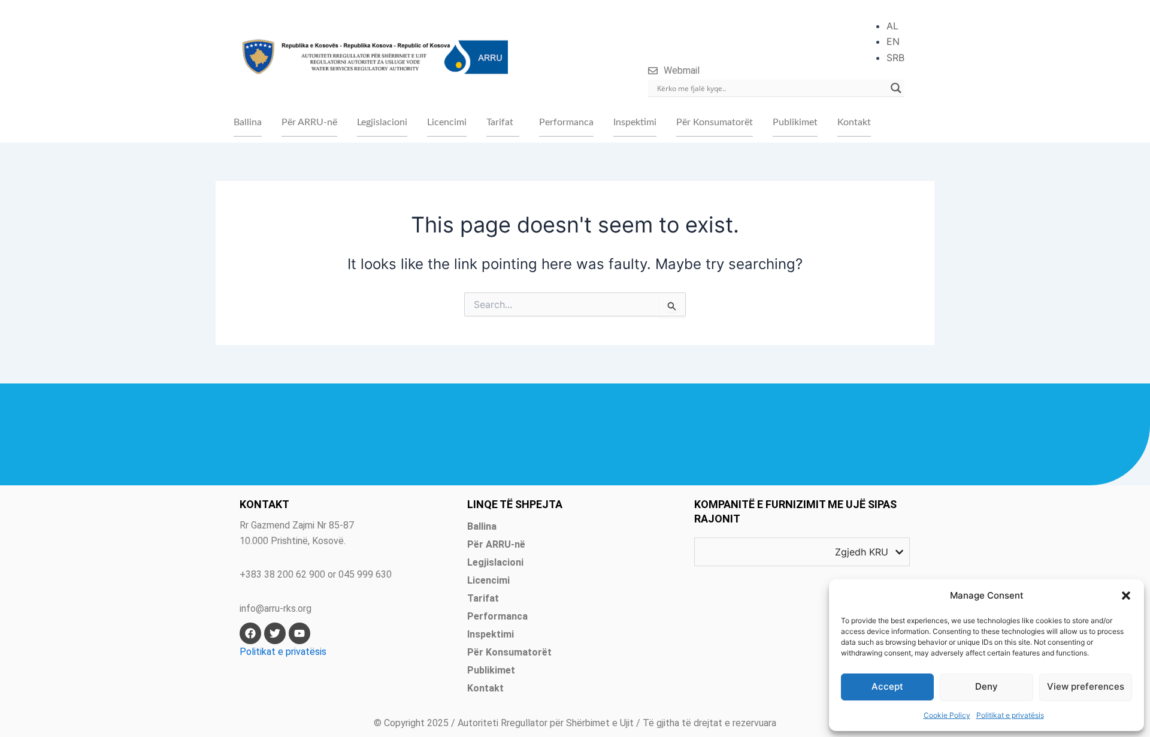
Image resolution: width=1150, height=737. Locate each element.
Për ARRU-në (309, 122)
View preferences (1085, 686)
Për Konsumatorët (714, 122)
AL (892, 26)
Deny (986, 686)
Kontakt (854, 122)
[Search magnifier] (896, 88)
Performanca (566, 122)
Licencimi (447, 122)
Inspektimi (634, 122)
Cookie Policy (947, 715)
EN (893, 41)
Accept (887, 686)
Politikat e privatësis (1010, 715)
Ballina (248, 122)
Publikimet (795, 122)
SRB (895, 58)
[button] (1126, 596)
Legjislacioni (382, 122)
